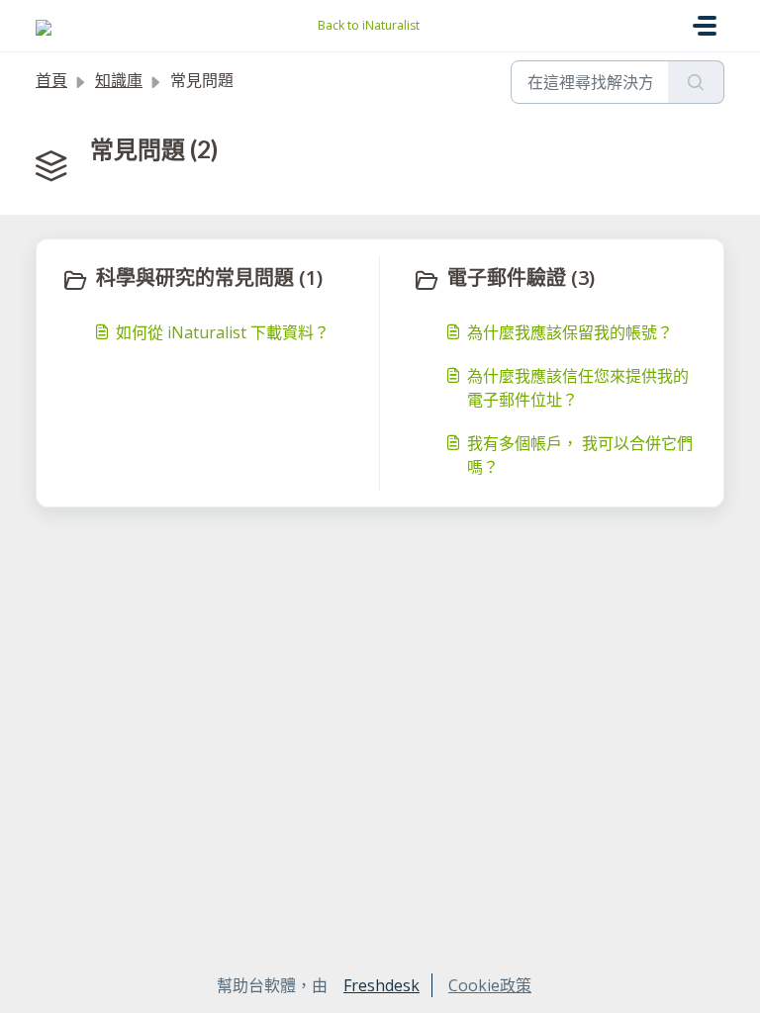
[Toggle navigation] (704, 26)
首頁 (51, 80)
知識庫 (118, 80)
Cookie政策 (489, 985)
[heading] (215, 280)
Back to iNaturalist (369, 25)
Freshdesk (381, 985)
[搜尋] (696, 82)
